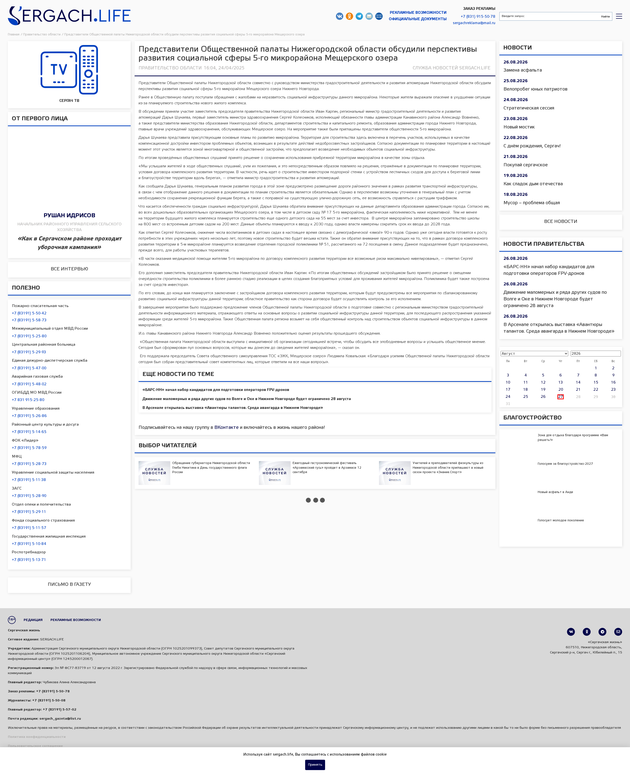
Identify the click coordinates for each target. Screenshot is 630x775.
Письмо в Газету (69, 584)
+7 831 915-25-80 (28, 400)
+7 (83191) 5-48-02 (29, 384)
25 (525, 397)
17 (508, 389)
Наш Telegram (359, 16)
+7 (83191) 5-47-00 (29, 368)
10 (508, 382)
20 (560, 389)
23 (613, 389)
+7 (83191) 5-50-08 (48, 700)
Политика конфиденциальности (37, 737)
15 (596, 382)
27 (560, 397)
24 (507, 397)
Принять (315, 764)
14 (578, 382)
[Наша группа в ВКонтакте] (571, 632)
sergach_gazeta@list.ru (369, 16)
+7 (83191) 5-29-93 (29, 352)
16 (613, 382)
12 (543, 382)
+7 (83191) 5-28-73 (29, 464)
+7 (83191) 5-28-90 (29, 496)
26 (543, 397)
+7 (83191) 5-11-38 (29, 480)
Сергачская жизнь (69, 16)
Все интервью (69, 269)
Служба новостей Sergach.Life (451, 68)
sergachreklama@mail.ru (474, 23)
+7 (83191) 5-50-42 (29, 313)
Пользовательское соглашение (35, 746)
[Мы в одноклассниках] (587, 632)
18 (525, 389)
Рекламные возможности (418, 13)
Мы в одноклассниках (349, 16)
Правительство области (170, 68)
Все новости (560, 221)
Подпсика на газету (379, 16)
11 (525, 382)
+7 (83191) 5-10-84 (29, 544)
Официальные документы (418, 19)
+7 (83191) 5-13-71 (29, 560)
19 (543, 389)
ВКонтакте (226, 427)
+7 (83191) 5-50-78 (53, 691)
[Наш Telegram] (602, 632)
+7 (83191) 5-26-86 (29, 416)
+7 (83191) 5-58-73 (29, 320)
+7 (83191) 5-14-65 (29, 432)
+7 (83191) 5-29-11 (29, 512)
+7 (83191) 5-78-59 (29, 448)
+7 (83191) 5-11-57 (29, 528)
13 (560, 382)
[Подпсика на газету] (618, 632)
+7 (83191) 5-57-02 (59, 709)
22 (595, 389)
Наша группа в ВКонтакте (339, 16)
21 (578, 389)
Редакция (33, 620)
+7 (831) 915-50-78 (478, 16)
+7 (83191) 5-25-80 (29, 336)
